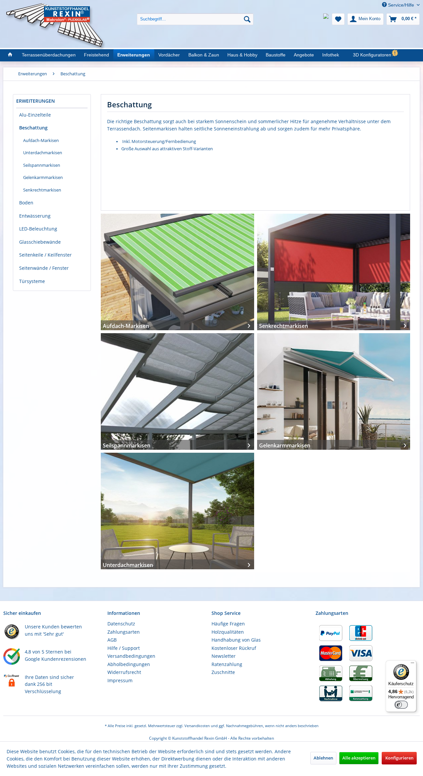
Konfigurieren (399, 758)
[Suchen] (247, 19)
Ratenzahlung (227, 664)
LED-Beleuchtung (38, 229)
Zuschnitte (223, 672)
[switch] (401, 705)
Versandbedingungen (131, 656)
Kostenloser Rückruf (234, 648)
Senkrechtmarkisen (42, 190)
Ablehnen (323, 758)
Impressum (120, 680)
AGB (112, 640)
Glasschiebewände (40, 242)
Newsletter (224, 656)
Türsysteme (32, 281)
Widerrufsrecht (124, 672)
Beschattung (33, 127)
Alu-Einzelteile (35, 115)
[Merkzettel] (338, 19)
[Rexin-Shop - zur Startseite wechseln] (55, 10)
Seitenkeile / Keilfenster (45, 255)
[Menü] (412, 664)
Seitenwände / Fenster (44, 268)
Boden (26, 202)
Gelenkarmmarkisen (43, 177)
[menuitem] (195, 14)
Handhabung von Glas (236, 640)
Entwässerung (35, 216)
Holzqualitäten (228, 632)
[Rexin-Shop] (9, 55)
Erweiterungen (35, 101)
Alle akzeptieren (358, 758)
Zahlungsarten (123, 632)
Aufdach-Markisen (41, 140)
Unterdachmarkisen (42, 153)
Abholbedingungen (128, 664)
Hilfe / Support (123, 648)
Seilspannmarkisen (41, 165)
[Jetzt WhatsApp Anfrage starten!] (326, 19)
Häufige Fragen (228, 623)
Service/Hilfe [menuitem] (401, 5)
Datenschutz (121, 623)
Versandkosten (197, 725)
